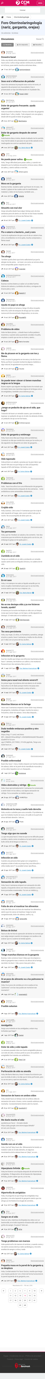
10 (34, 1291)
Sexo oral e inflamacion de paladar (18, 81)
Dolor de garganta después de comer (19, 132)
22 (20, 1300)
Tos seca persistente (11, 631)
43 (20, 1305)
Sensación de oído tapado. (14, 882)
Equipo (6, 1356)
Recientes (8, 45)
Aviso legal (19, 1359)
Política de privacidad (33, 1356)
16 (34, 1295)
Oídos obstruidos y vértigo (13, 785)
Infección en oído (9, 857)
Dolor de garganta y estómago (15, 434)
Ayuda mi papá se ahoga (13, 305)
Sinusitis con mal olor (11, 208)
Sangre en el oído (9, 1217)
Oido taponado (8, 459)
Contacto (10, 1359)
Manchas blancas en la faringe (16, 704)
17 (10, 1300)
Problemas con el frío (11, 483)
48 (25, 1305)
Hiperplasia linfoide (10, 1168)
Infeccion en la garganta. (13, 655)
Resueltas (38, 45)
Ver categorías (6, 33)
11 (10, 1295)
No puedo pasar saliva (12, 159)
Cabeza (5, 280)
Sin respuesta (23, 45)
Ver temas (15, 33)
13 (20, 1295)
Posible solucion (9, 1006)
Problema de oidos (10, 329)
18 (15, 1300)
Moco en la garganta (11, 183)
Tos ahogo (6, 256)
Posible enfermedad (11, 760)
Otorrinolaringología (21, 17)
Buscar (39, 39)
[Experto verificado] (32, 148)
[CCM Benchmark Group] (22, 1366)
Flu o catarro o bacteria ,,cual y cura (18, 232)
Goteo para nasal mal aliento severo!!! (19, 680)
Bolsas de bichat (9, 930)
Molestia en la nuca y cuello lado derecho (21, 809)
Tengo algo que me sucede (14, 833)
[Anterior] (3, 1291)
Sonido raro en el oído (11, 1144)
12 (15, 1295)
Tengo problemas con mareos (15, 1241)
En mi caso (6, 580)
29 (25, 1300)
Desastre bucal (8, 57)
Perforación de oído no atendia (16, 1071)
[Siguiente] (41, 1291)
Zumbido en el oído (10, 556)
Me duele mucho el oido (12, 1120)
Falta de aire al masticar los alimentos (19, 906)
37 (30, 1300)
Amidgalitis (6, 1025)
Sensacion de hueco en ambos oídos (18, 1095)
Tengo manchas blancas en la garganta (20, 954)
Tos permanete (8, 531)
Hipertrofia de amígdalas (13, 1192)
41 (34, 1300)
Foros (9, 17)
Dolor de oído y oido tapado (14, 1047)
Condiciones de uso (17, 1356)
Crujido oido (7, 507)
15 (30, 1295)
